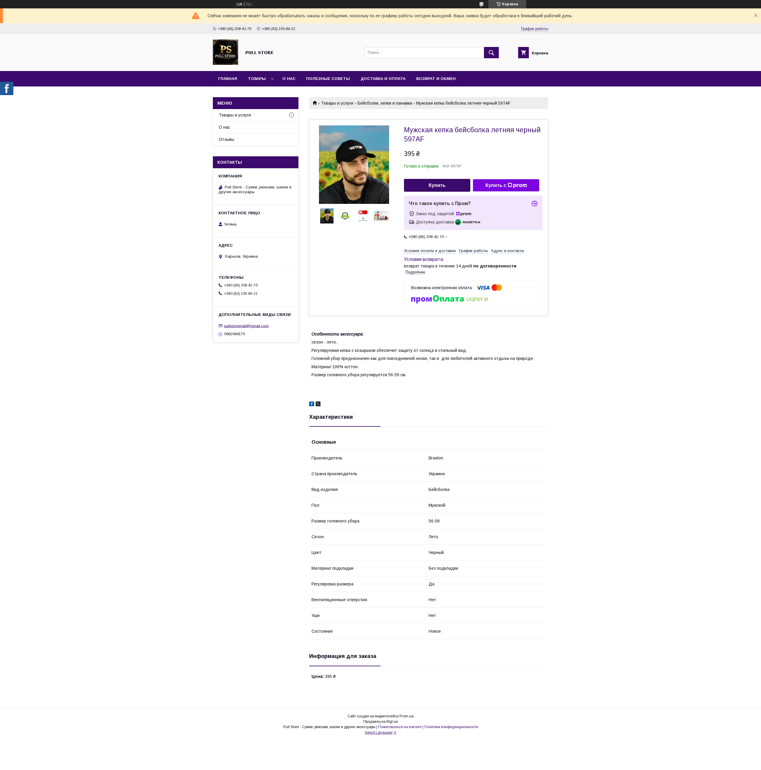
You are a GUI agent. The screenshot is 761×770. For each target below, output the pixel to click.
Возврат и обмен (436, 78)
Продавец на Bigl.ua (380, 721)
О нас (288, 78)
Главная (227, 78)
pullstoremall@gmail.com (246, 325)
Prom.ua (406, 716)
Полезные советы (328, 78)
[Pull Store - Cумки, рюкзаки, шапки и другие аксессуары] (225, 63)
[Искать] (491, 52)
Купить (437, 185)
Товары (257, 78)
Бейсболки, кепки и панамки (385, 103)
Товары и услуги (337, 103)
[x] (318, 404)
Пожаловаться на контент (400, 727)
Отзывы (226, 139)
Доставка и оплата (383, 78)
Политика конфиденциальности (451, 727)
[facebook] (311, 404)
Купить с (495, 185)
